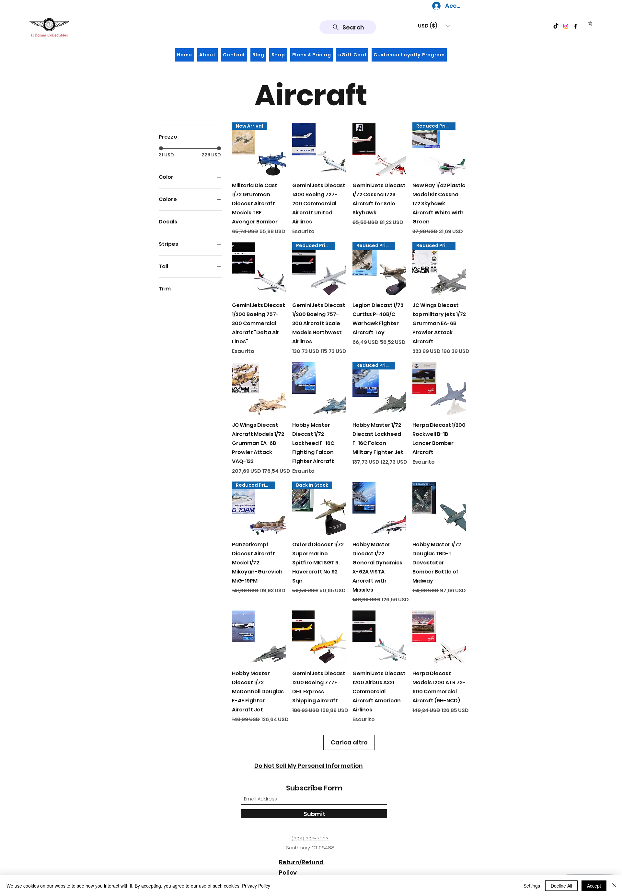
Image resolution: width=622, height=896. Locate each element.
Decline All (561, 885)
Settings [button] (532, 885)
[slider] (161, 148)
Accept (594, 885)
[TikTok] (556, 26)
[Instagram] (565, 26)
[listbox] (434, 26)
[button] (434, 26)
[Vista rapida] (319, 149)
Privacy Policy (256, 885)
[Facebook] (575, 26)
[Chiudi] (614, 885)
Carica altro (349, 742)
